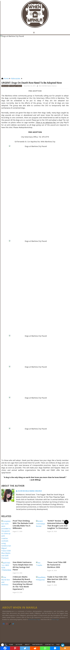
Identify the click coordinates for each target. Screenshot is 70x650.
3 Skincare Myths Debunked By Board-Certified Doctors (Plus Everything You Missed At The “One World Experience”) (22, 583)
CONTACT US (49, 644)
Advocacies (5, 86)
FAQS (58, 644)
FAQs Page (55, 619)
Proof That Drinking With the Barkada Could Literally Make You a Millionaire (23, 524)
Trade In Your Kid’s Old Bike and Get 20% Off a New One (57, 579)
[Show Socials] (63, 645)
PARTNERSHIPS (37, 644)
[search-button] (66, 522)
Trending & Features (15, 86)
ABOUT (27, 644)
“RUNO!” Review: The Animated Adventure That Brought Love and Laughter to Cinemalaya (57, 524)
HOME (11, 644)
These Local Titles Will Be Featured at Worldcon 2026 (56, 564)
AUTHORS (19, 644)
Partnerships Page (34, 619)
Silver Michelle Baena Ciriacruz (48, 86)
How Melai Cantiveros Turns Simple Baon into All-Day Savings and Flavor (23, 566)
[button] (4, 644)
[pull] (35, 33)
